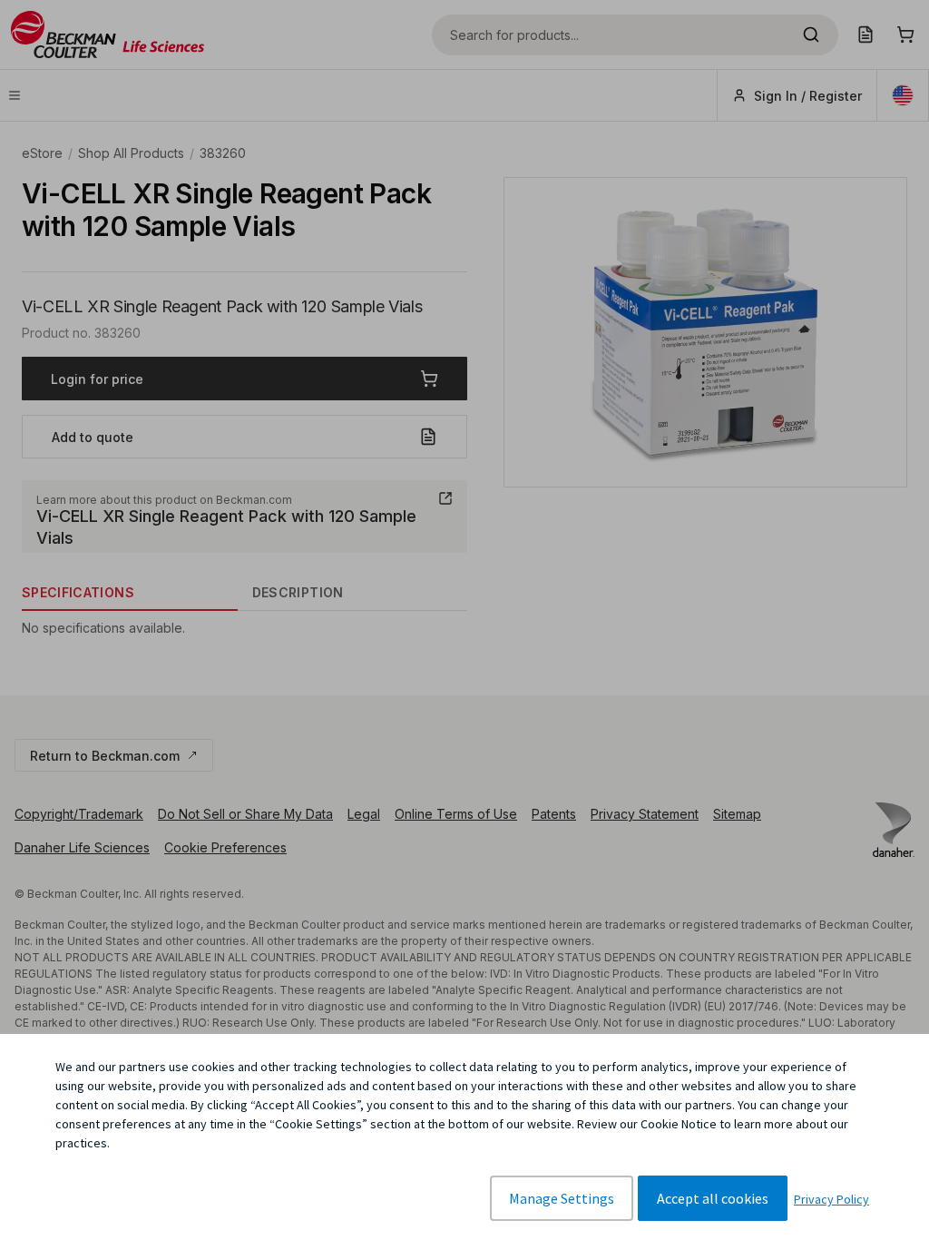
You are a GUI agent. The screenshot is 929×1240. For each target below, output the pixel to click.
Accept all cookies (712, 1198)
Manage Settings (561, 1198)
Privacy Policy (831, 1199)
